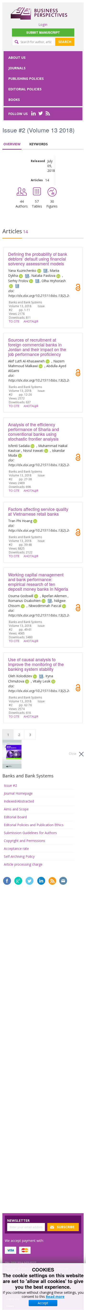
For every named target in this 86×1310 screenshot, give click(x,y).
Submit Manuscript (43, 32)
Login (42, 24)
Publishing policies (26, 78)
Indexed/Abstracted (19, 801)
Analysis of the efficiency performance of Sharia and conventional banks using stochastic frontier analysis (33, 431)
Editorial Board (15, 817)
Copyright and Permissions (24, 840)
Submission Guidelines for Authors (30, 832)
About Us (17, 57)
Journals (17, 68)
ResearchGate (18, 881)
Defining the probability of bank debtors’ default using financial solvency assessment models (37, 259)
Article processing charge (23, 864)
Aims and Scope (16, 809)
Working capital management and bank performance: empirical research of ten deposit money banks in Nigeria (38, 581)
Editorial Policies (25, 89)
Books (14, 99)
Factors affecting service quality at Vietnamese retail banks (38, 511)
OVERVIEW (12, 144)
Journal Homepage (18, 793)
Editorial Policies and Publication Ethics (34, 825)
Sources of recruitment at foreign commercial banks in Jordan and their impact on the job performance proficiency (37, 347)
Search (64, 41)
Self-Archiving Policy (19, 856)
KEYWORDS (38, 144)
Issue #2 (10, 785)
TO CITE (14, 321)
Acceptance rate (16, 848)
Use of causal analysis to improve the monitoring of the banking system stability (36, 664)
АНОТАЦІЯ (31, 321)
